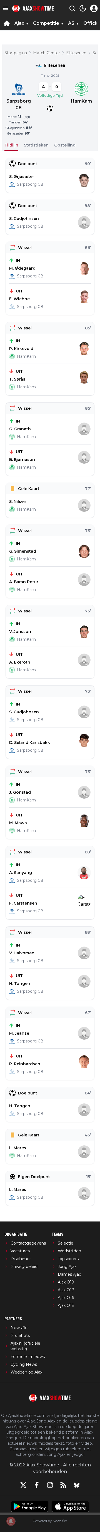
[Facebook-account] (36, 1485)
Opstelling (65, 145)
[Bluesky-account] (76, 1485)
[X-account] (23, 1485)
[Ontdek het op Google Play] (29, 1506)
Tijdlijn (11, 145)
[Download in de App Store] (70, 1506)
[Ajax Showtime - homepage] (33, 8)
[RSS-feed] (63, 1485)
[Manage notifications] (10, 1521)
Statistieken (36, 145)
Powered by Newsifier (50, 1521)
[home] (6, 23)
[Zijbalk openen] (5, 8)
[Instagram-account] (50, 1485)
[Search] (72, 8)
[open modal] (94, 8)
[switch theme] (83, 8)
